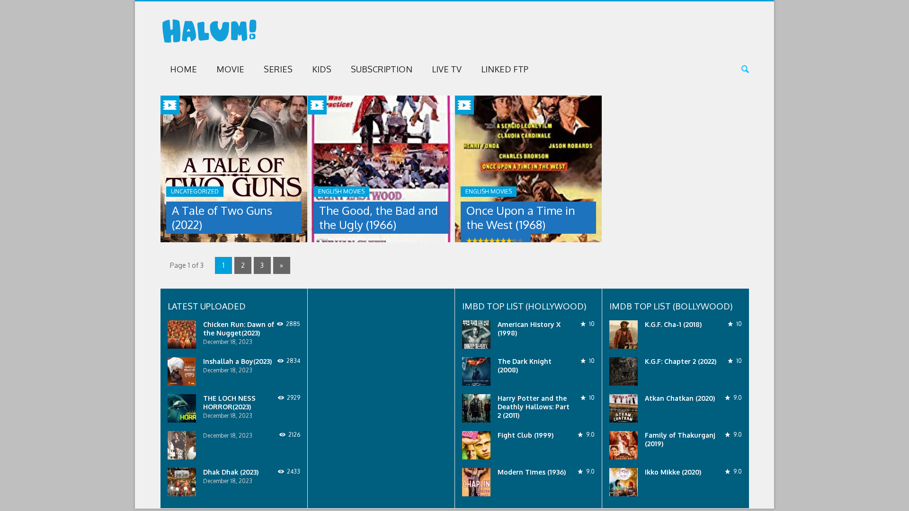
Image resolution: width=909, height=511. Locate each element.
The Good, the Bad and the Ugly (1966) (378, 217)
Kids (321, 69)
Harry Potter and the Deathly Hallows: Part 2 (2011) (534, 406)
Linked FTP (504, 69)
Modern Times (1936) (532, 472)
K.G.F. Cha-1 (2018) (673, 324)
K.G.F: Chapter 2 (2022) (680, 361)
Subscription (381, 69)
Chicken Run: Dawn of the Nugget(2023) (238, 328)
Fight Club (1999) (525, 435)
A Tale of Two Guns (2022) (222, 217)
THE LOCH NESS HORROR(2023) (229, 402)
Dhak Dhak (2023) (230, 472)
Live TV (447, 69)
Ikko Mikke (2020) (673, 472)
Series (278, 69)
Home (183, 69)
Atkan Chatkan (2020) (680, 398)
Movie (230, 69)
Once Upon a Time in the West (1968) (520, 217)
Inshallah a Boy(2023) (237, 361)
